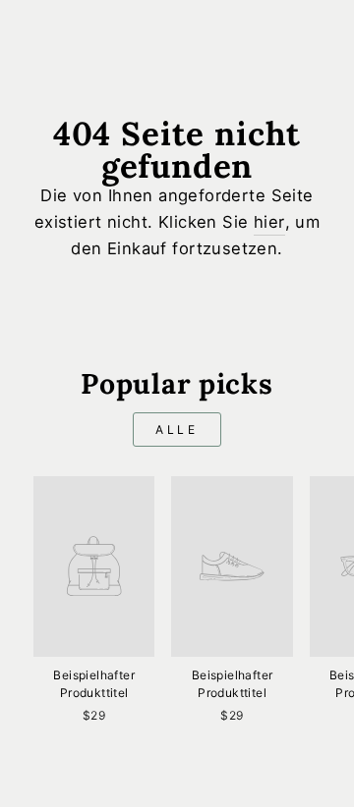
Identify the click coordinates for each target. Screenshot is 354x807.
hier (269, 222)
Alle (176, 429)
